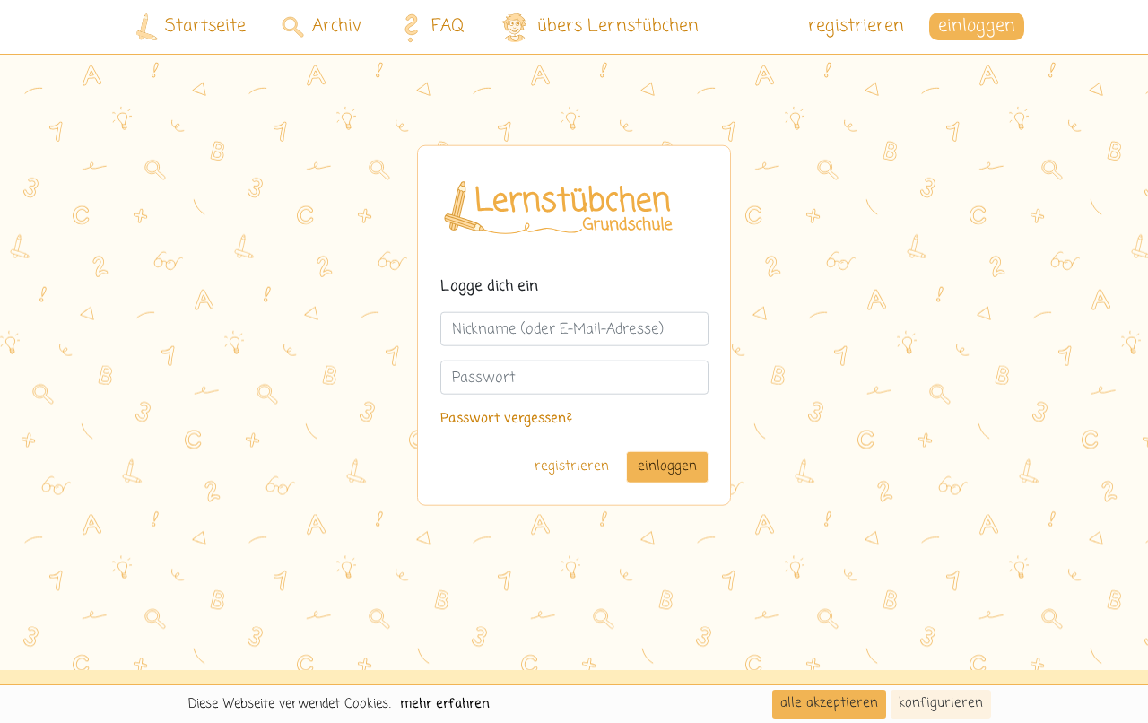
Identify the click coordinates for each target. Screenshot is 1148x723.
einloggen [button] (976, 26)
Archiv (336, 26)
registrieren (856, 26)
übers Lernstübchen (618, 26)
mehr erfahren (445, 704)
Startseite (205, 26)
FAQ (448, 26)
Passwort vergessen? (506, 419)
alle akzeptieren (829, 703)
